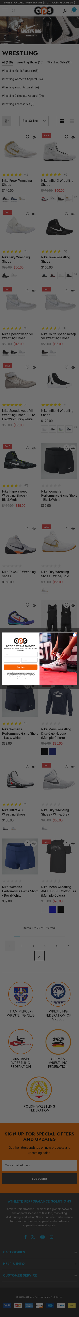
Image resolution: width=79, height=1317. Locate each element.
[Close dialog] (74, 635)
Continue (21, 667)
